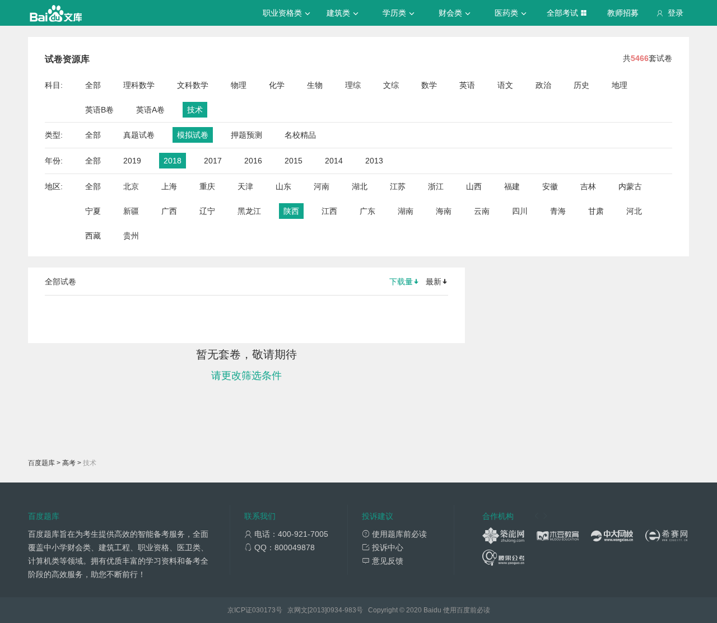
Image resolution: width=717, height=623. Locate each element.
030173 (264, 610)
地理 (619, 85)
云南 (482, 211)
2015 (293, 160)
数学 (429, 85)
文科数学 (192, 85)
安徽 (550, 186)
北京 (131, 186)
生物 (315, 85)
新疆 (131, 211)
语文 (505, 85)
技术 (195, 109)
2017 (213, 160)
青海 (558, 211)
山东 (283, 186)
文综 (391, 85)
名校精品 (300, 134)
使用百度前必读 (466, 610)
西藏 (93, 235)
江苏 (398, 186)
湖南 (405, 211)
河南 (321, 186)
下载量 (401, 281)
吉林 (588, 186)
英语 (467, 85)
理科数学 (139, 85)
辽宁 (207, 211)
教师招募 (623, 12)
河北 (634, 211)
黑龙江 (249, 211)
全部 (93, 85)
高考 (69, 463)
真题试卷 (139, 134)
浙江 (436, 186)
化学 (277, 85)
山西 (474, 186)
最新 (433, 281)
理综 (353, 85)
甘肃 (596, 211)
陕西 (291, 211)
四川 (520, 211)
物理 (238, 85)
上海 (169, 186)
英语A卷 (150, 109)
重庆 (207, 186)
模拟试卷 (192, 134)
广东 (367, 211)
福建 (512, 186)
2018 (172, 160)
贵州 (131, 235)
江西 (329, 211)
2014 (334, 160)
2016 (253, 160)
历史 (581, 85)
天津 (245, 186)
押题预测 (246, 134)
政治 (543, 85)
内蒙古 (630, 186)
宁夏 (93, 211)
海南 (443, 211)
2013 (374, 160)
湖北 (359, 186)
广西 (169, 211)
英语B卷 (99, 109)
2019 (132, 160)
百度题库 (41, 463)
